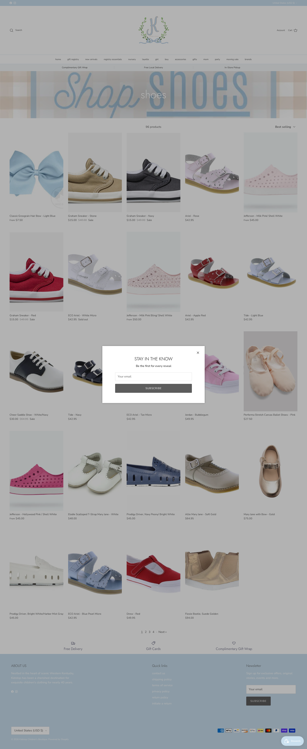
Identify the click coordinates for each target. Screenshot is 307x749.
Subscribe (154, 388)
